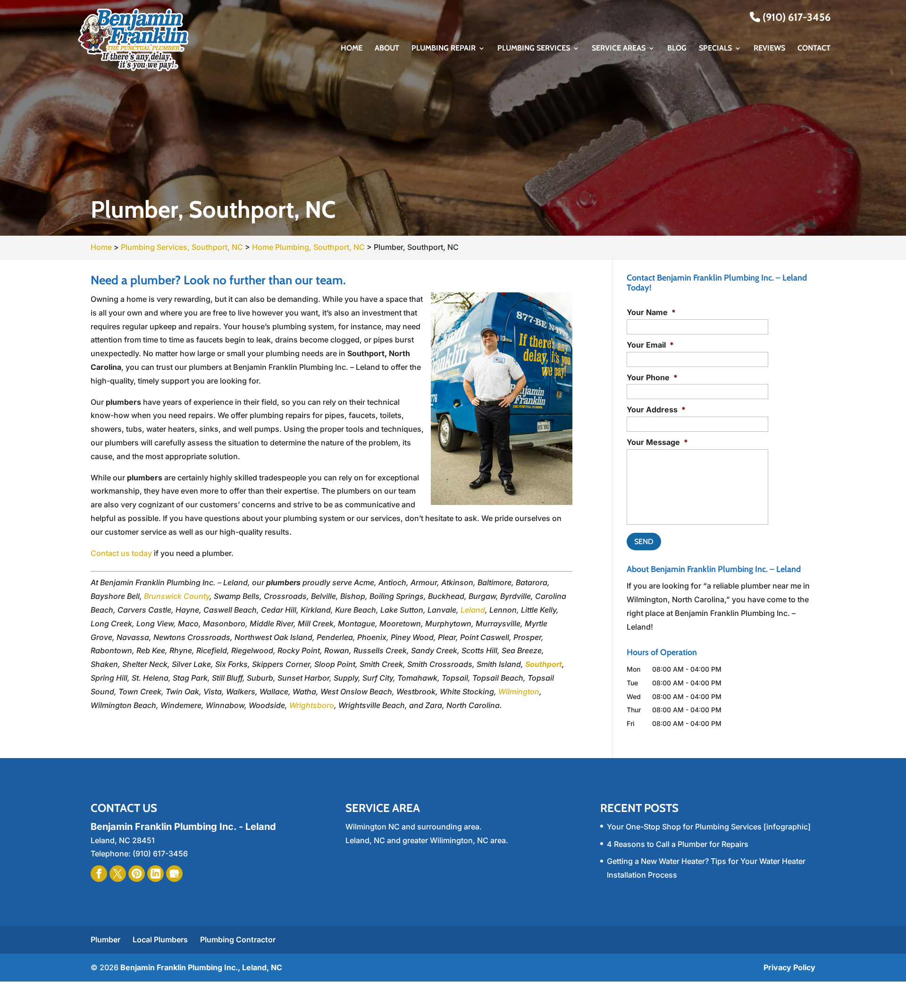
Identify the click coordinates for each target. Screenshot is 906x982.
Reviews (769, 48)
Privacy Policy (789, 967)
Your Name (651, 312)
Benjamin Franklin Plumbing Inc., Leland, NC (201, 967)
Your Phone (652, 377)
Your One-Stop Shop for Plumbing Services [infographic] (709, 826)
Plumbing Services (533, 48)
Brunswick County (177, 596)
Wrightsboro (311, 705)
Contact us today (121, 553)
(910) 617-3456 (795, 17)
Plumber (105, 939)
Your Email (650, 345)
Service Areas (619, 48)
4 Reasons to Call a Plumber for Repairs (677, 844)
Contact (813, 48)
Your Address (656, 409)
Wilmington (518, 691)
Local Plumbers (160, 939)
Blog (677, 48)
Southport (543, 664)
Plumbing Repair (443, 48)
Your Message (657, 442)
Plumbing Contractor (238, 939)
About (387, 48)
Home (351, 48)
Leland (473, 610)
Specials (715, 48)
